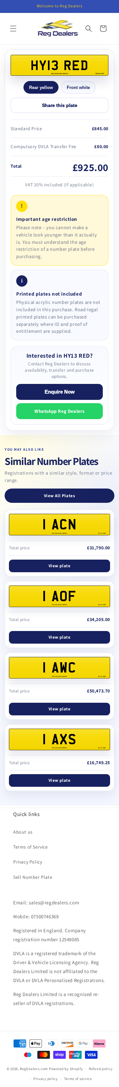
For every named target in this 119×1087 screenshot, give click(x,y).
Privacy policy (45, 1078)
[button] (13, 28)
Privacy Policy (27, 862)
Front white (78, 87)
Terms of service (78, 1078)
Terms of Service (30, 847)
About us (23, 832)
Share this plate (59, 105)
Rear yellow (41, 87)
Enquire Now (60, 392)
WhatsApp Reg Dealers (59, 411)
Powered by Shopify (66, 1068)
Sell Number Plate (32, 877)
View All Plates (59, 495)
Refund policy (100, 1068)
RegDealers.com (34, 1068)
